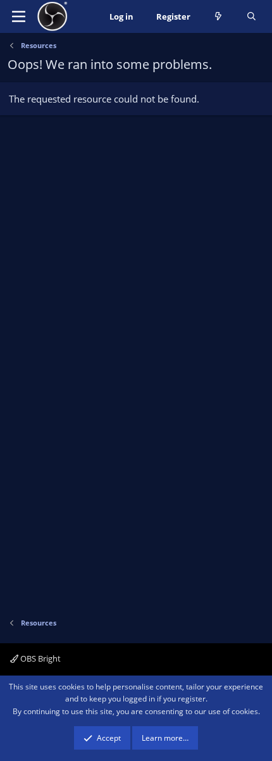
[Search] (251, 16)
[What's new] (218, 16)
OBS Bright (39, 658)
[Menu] (19, 16)
